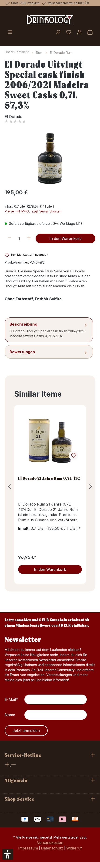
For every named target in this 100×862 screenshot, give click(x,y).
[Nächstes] (90, 486)
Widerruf (74, 848)
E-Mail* (11, 699)
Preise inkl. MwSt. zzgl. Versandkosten (33, 211)
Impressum (28, 848)
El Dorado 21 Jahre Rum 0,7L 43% (49, 478)
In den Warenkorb (65, 238)
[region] (50, 158)
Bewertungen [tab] (22, 351)
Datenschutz (52, 848)
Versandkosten (50, 842)
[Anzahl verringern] (9, 238)
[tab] (49, 329)
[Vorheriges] (9, 486)
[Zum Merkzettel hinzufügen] (73, 455)
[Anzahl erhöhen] (29, 238)
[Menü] (10, 32)
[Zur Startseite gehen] (50, 20)
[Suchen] (58, 32)
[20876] (50, 158)
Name (10, 714)
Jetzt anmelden (26, 730)
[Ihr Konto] (79, 32)
